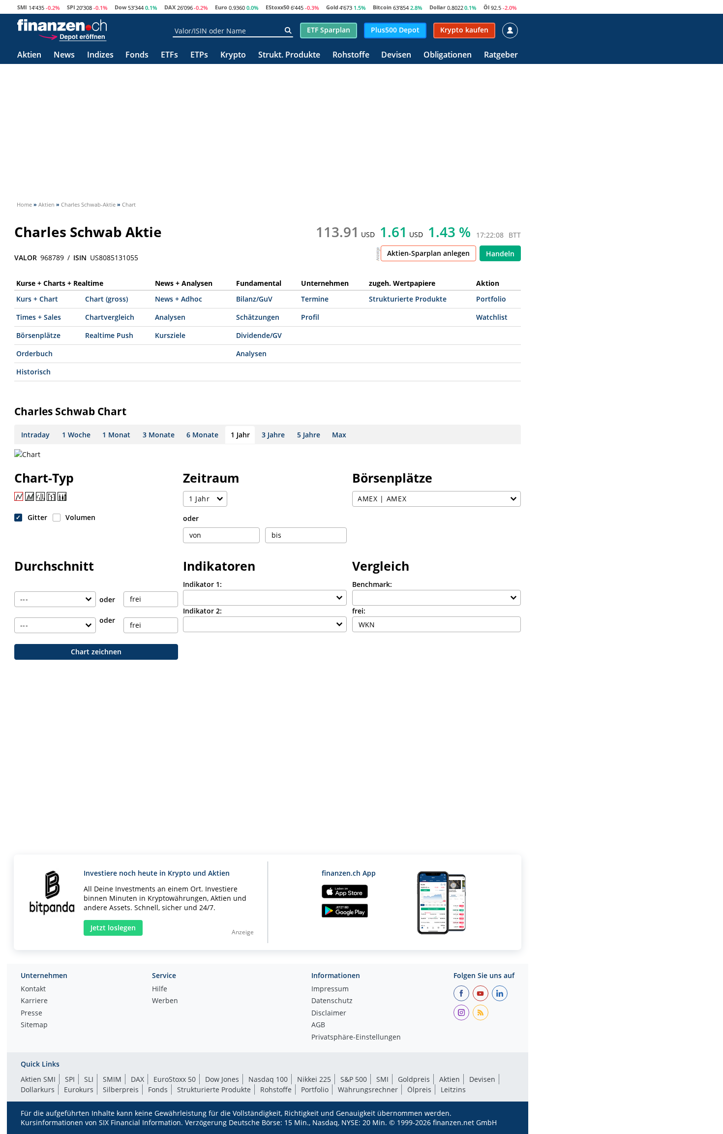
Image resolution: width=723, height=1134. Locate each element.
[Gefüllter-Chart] (29, 496)
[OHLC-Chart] (51, 496)
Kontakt (33, 989)
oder (191, 518)
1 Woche (76, 434)
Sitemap (34, 1025)
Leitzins (453, 1089)
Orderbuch (34, 353)
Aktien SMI (38, 1079)
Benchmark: (372, 584)
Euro (221, 7)
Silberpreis (121, 1089)
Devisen (396, 55)
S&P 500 (353, 1079)
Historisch (33, 371)
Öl (486, 7)
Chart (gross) (106, 299)
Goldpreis (414, 1079)
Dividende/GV (259, 335)
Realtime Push (109, 335)
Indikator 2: (202, 610)
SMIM (112, 1079)
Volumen (80, 517)
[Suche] (288, 30)
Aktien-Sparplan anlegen (428, 253)
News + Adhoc (178, 299)
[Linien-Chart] (18, 496)
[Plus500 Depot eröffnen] (72, 36)
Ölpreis (419, 1089)
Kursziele (170, 335)
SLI (88, 1079)
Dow (120, 7)
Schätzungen (257, 317)
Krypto (233, 55)
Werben (165, 1001)
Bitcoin (382, 7)
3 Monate (159, 434)
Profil (310, 317)
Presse (31, 1013)
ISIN (80, 257)
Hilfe (159, 989)
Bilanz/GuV (254, 299)
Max (339, 434)
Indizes (100, 55)
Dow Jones (222, 1079)
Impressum (330, 989)
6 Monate (202, 434)
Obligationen (447, 55)
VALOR (25, 257)
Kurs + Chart (37, 299)
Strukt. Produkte (289, 55)
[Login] (510, 30)
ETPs (199, 55)
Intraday (35, 434)
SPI (71, 7)
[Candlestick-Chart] (62, 496)
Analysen (170, 317)
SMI (22, 7)
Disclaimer (328, 1013)
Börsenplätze (38, 335)
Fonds (137, 55)
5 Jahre (308, 434)
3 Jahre (273, 434)
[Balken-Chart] (40, 496)
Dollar (437, 7)
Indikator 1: (202, 584)
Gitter (37, 517)
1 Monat (116, 434)
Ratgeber (501, 55)
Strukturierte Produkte (408, 299)
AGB (318, 1025)
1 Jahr (240, 434)
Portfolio (491, 299)
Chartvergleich (109, 317)
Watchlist (492, 317)
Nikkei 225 (314, 1079)
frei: (358, 610)
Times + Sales (38, 317)
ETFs (169, 55)
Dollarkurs (38, 1089)
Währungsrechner (368, 1089)
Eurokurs (78, 1089)
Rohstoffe (350, 55)
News (64, 55)
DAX (170, 7)
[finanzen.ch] (62, 25)
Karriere (34, 1001)
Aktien (29, 55)
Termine (315, 299)
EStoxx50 (277, 7)
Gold (332, 7)
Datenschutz (332, 1001)
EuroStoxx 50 (174, 1079)
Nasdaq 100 (268, 1079)
